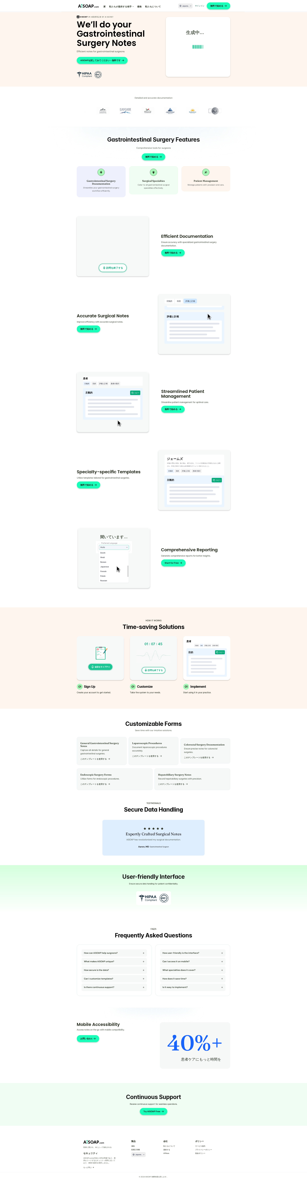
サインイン (199, 5)
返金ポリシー (200, 1153)
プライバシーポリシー (203, 1150)
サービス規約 (200, 1146)
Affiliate (166, 1153)
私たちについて (153, 6)
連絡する (166, 1150)
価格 (139, 6)
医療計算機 (135, 1150)
